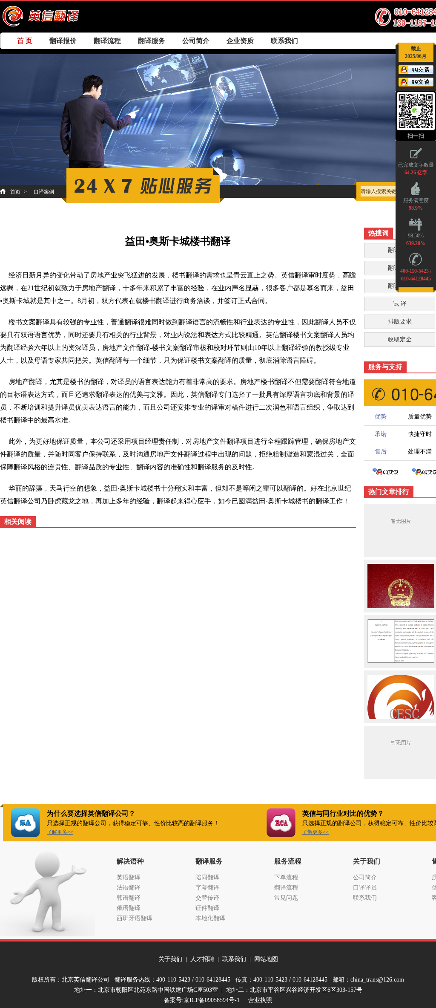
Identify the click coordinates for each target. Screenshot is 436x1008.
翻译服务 (151, 40)
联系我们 (284, 40)
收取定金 (400, 339)
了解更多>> (60, 832)
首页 (15, 192)
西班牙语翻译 (134, 918)
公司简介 (195, 40)
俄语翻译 (129, 908)
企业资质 (240, 40)
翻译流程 (107, 40)
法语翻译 (129, 887)
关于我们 (170, 959)
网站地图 (266, 959)
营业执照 (260, 1000)
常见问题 (286, 898)
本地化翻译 (210, 918)
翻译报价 (63, 40)
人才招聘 (202, 959)
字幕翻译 (207, 887)
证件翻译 (207, 908)
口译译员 (365, 887)
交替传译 (207, 898)
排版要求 (400, 321)
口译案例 (44, 192)
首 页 (24, 40)
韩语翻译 (129, 898)
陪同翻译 (207, 877)
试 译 (400, 303)
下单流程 (286, 877)
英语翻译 (129, 877)
